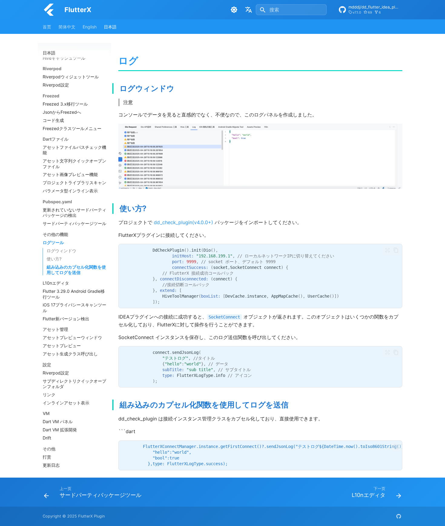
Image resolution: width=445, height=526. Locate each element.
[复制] (396, 250)
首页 (47, 26)
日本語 (110, 26)
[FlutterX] (48, 9)
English (90, 26)
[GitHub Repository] (399, 516)
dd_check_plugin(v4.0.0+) (183, 222)
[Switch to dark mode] (234, 10)
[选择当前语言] (248, 10)
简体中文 (66, 26)
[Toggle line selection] (387, 250)
